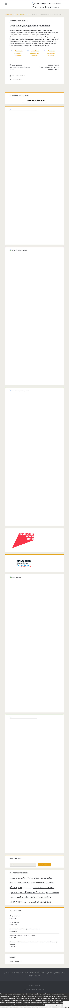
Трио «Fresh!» (16, 79)
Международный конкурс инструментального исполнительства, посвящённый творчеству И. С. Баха (33, 943)
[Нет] (67, 1007)
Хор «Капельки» (29, 902)
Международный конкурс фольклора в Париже (22, 935)
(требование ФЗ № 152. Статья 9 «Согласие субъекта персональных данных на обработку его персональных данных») (33, 1007)
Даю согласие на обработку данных (55, 1005)
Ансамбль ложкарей (27, 888)
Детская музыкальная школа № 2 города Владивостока (34, 972)
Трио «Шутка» (15, 897)
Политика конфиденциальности (34, 989)
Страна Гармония (14, 922)
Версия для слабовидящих (35, 100)
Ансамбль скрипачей (43, 887)
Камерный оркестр (36, 892)
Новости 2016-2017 (21, 14)
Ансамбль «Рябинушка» (32, 882)
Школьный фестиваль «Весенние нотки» (20, 68)
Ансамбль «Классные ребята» (30, 878)
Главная (8, 14)
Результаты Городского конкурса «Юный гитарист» (49, 68)
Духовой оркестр (17, 892)
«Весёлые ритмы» (13, 878)
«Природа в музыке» (15, 916)
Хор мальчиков (43, 901)
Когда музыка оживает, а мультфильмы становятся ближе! (25, 929)
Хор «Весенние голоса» (33, 897)
